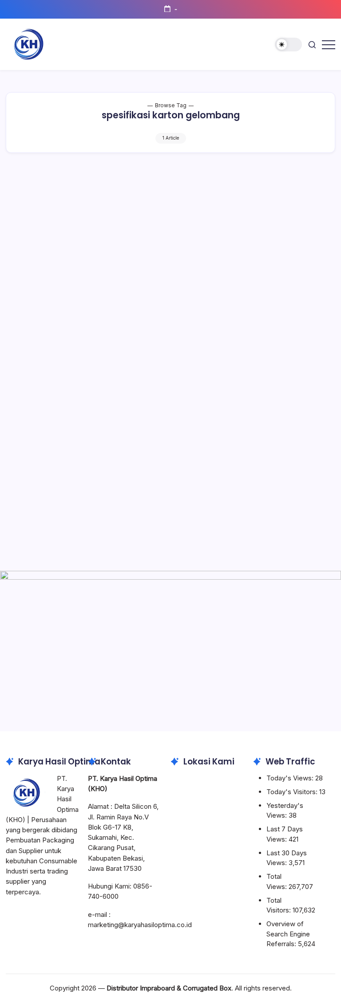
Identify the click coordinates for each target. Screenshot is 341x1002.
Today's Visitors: (292, 792)
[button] (288, 44)
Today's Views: (290, 778)
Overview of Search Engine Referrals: (288, 934)
